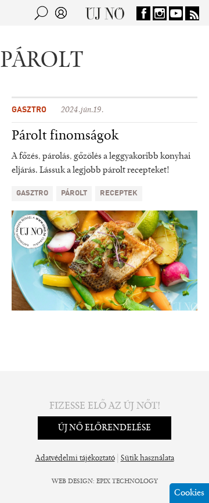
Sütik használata (147, 459)
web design (72, 481)
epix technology (127, 481)
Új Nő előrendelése (104, 428)
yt (176, 13)
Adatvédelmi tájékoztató (75, 459)
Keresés (41, 13)
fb (143, 13)
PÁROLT (74, 193)
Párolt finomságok (65, 136)
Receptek (119, 193)
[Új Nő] (104, 13)
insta (160, 13)
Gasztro (29, 110)
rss (192, 13)
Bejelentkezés (61, 13)
